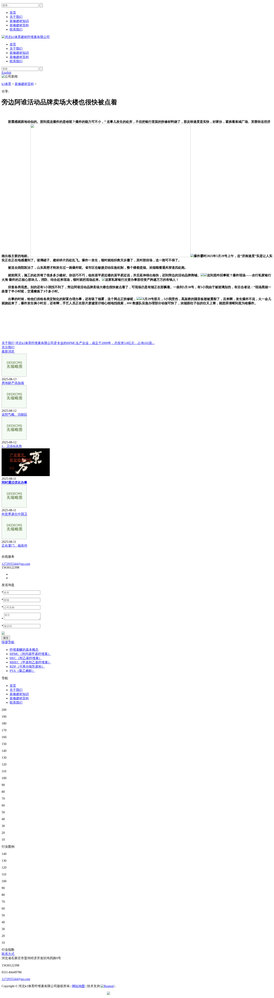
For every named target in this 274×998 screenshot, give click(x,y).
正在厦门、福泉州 (14, 545)
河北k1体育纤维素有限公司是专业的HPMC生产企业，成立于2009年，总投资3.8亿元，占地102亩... (84, 343)
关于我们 (16, 48)
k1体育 (6, 84)
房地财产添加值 (13, 383)
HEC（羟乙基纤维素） (26, 658)
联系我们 (16, 61)
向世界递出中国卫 (14, 514)
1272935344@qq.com (16, 564)
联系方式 (8, 954)
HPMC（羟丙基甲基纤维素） (30, 654)
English (6, 72)
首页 (13, 44)
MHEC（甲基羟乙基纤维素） (30, 662)
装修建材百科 (19, 57)
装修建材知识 (19, 52)
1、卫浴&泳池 (12, 446)
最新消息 (8, 351)
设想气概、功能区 (14, 414)
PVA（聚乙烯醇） (22, 670)
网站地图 (78, 986)
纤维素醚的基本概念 (24, 649)
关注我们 (8, 347)
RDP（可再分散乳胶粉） (27, 666)
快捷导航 (8, 642)
